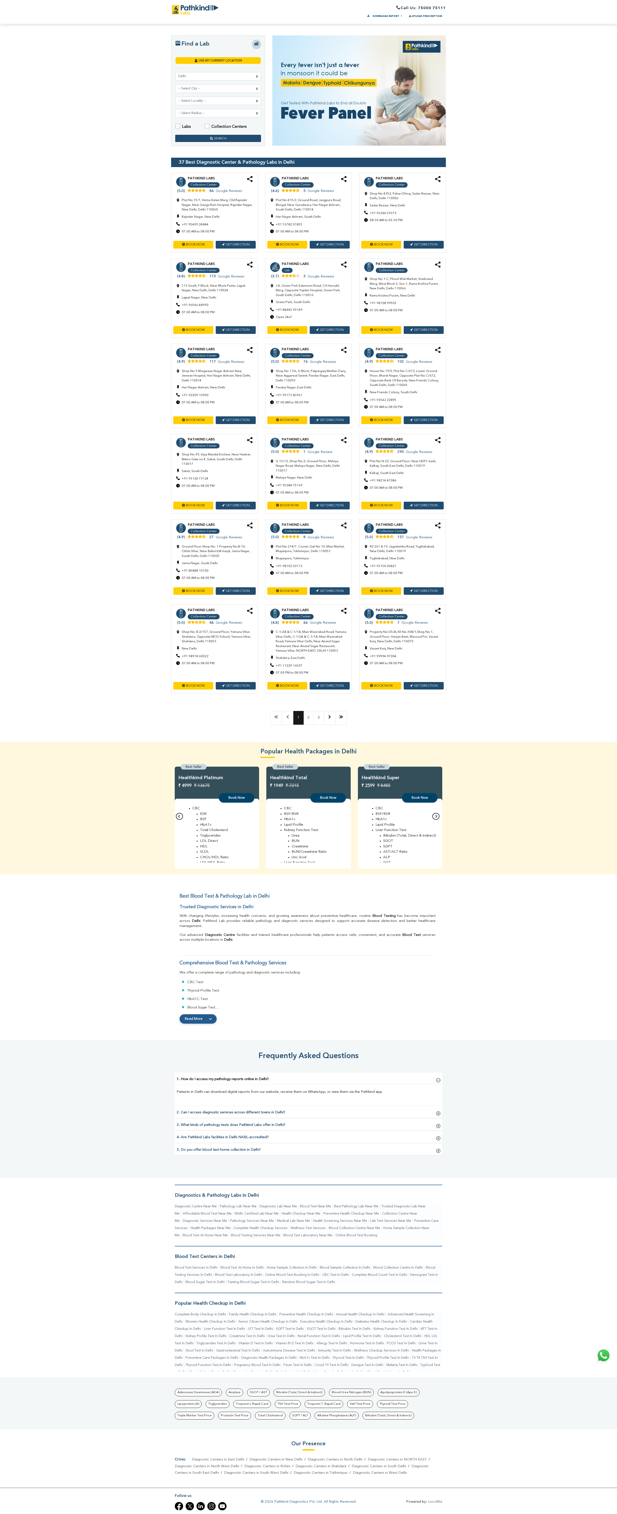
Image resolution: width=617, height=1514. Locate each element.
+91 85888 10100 (195, 570)
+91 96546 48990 (195, 305)
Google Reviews (229, 191)
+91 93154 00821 (383, 566)
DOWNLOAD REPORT (386, 16)
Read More (194, 1019)
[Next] (329, 718)
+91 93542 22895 (383, 400)
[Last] (341, 718)
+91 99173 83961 (289, 395)
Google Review (320, 452)
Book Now (236, 797)
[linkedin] (200, 1506)
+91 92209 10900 (195, 395)
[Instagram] (211, 1506)
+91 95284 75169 (289, 485)
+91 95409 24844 (195, 224)
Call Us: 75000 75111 (423, 8)
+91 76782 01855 (289, 224)
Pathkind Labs (201, 178)
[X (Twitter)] (190, 1506)
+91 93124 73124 (195, 478)
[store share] (250, 181)
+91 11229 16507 (289, 665)
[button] (193, 245)
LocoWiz (435, 1502)
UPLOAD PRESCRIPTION (427, 16)
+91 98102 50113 (289, 566)
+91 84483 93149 (289, 309)
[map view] (256, 44)
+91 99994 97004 (383, 656)
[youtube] (222, 1506)
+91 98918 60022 (195, 656)
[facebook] (179, 1506)
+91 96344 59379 (383, 213)
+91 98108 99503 (383, 303)
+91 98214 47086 (383, 480)
